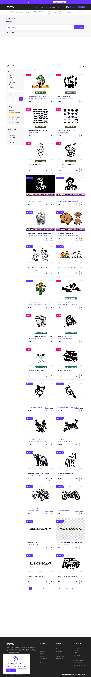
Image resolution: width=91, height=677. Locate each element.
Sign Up (81, 7)
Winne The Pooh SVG (78, 655)
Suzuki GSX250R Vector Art (65, 508)
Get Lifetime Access (59, 2)
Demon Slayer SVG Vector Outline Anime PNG (40, 233)
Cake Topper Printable (78, 660)
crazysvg (31, 510)
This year (11, 140)
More (22, 670)
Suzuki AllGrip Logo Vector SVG (36, 542)
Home (7, 21)
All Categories (43, 658)
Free (10, 75)
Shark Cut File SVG (33, 405)
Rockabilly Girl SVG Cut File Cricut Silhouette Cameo (40, 336)
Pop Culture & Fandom (39, 98)
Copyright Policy (60, 658)
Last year (11, 142)
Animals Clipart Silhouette (65, 370)
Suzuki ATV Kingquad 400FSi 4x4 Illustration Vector (40, 508)
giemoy (31, 98)
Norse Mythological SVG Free (66, 164)
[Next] (75, 588)
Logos (36, 544)
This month (12, 135)
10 (59, 588)
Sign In (74, 7)
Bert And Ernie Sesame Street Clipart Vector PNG (70, 267)
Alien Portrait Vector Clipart (35, 370)
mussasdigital (32, 201)
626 (72, 588)
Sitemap (42, 653)
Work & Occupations (69, 98)
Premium (61, 7)
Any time (11, 132)
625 (67, 588)
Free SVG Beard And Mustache (66, 130)
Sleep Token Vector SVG (79, 665)
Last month (12, 137)
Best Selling (12, 82)
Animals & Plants (42, 304)
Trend (10, 85)
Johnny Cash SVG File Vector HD (67, 199)
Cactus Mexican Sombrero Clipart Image (39, 302)
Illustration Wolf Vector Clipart (66, 473)
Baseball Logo (76, 657)
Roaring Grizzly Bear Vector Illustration (38, 473)
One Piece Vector (77, 662)
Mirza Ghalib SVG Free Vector (36, 164)
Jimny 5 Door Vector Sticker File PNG (68, 576)
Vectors (36, 132)
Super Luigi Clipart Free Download (37, 96)
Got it (10, 670)
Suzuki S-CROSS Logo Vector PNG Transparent (70, 542)
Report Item (59, 661)
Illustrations (67, 167)
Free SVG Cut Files (77, 653)
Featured (11, 87)
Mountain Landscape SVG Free (66, 302)
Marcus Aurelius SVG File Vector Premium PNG (40, 199)
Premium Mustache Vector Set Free (37, 130)
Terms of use (59, 653)
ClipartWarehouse (33, 304)
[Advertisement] (45, 51)
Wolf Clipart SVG (62, 439)
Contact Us (43, 651)
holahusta (31, 270)
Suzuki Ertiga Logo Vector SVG (36, 576)
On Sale (11, 80)
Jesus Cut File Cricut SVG (65, 336)
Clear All (11, 32)
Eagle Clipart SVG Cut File (35, 439)
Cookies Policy (60, 656)
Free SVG (42, 656)
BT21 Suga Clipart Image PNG (66, 233)
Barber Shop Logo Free (64, 96)
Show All (11, 110)
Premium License (60, 648)
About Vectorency (44, 648)
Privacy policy (59, 651)
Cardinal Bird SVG (63, 405)
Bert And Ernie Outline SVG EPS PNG (38, 267)
